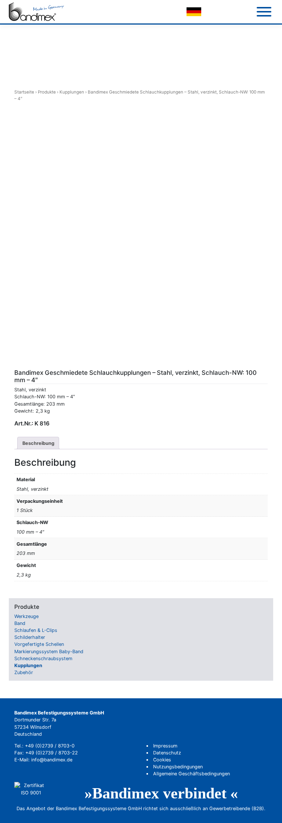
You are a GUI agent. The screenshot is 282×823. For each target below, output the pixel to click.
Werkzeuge (26, 616)
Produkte (47, 92)
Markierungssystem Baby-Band (48, 651)
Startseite (24, 92)
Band (19, 623)
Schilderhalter (29, 637)
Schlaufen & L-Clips (35, 630)
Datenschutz (167, 753)
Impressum (165, 746)
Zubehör (23, 672)
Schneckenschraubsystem (43, 658)
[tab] (38, 443)
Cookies (162, 759)
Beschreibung (38, 443)
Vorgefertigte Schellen (39, 644)
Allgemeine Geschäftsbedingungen (191, 773)
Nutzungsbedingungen (178, 766)
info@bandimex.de (51, 759)
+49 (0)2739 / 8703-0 (50, 746)
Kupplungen (71, 92)
